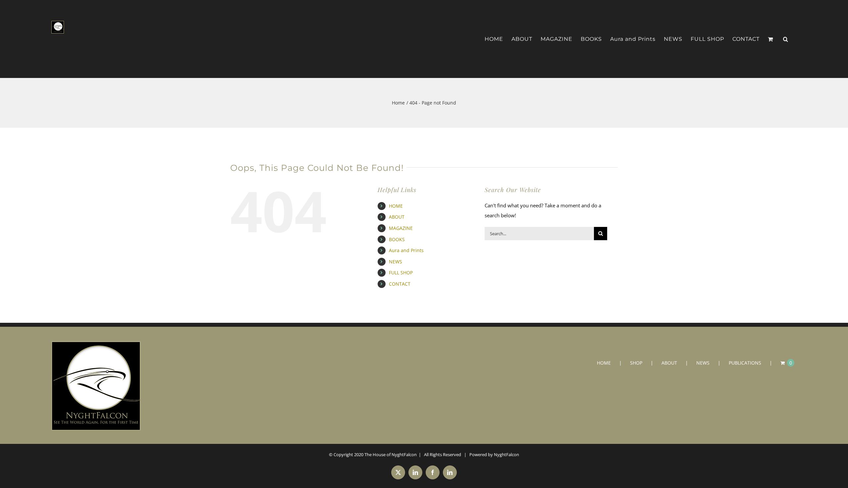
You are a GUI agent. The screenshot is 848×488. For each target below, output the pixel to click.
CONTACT (399, 284)
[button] (785, 39)
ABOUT (396, 217)
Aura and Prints (406, 250)
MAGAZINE (401, 228)
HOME (396, 206)
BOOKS (397, 239)
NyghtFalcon (506, 454)
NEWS (395, 261)
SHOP (636, 363)
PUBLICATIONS (745, 363)
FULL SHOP (401, 272)
